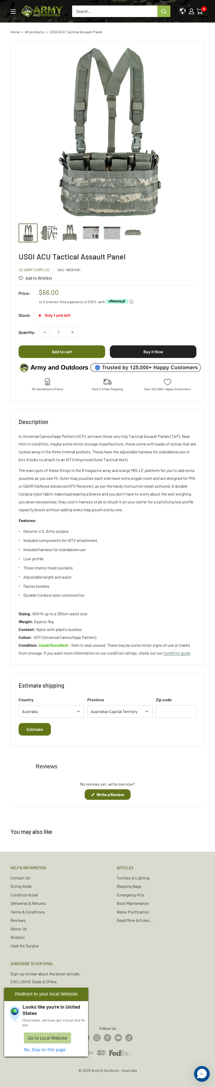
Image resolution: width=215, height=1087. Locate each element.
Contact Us (20, 877)
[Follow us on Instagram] (96, 1037)
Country (26, 699)
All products (34, 32)
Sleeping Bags (129, 886)
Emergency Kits (130, 894)
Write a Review (113, 796)
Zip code (164, 699)
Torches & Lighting (133, 877)
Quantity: (27, 332)
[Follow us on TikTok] (129, 1037)
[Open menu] (13, 11)
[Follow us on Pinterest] (107, 1037)
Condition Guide (24, 894)
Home (15, 32)
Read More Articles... (135, 920)
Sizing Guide (21, 886)
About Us (18, 928)
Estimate (34, 729)
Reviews (18, 920)
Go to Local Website (47, 1038)
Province (95, 699)
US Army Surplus (34, 270)
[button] (202, 1074)
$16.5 (92, 302)
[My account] (191, 11)
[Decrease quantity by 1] (44, 332)
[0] (200, 11)
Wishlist (17, 937)
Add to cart (62, 351)
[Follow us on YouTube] (118, 1037)
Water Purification (133, 911)
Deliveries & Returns (28, 903)
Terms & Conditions (27, 911)
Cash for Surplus (24, 945)
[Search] (163, 11)
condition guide (176, 652)
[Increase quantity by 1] (72, 332)
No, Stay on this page (45, 1049)
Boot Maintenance (133, 903)
